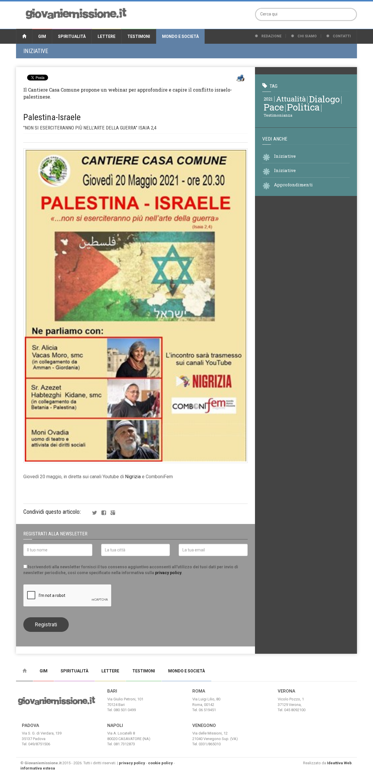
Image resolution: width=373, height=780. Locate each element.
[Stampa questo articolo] (240, 78)
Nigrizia (133, 476)
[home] (24, 36)
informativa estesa (37, 768)
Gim (42, 36)
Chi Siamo (307, 36)
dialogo (324, 99)
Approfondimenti (293, 184)
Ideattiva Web (339, 763)
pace (274, 107)
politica (303, 107)
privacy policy (168, 572)
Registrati (46, 624)
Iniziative (35, 51)
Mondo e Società (180, 36)
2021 (268, 99)
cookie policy (160, 763)
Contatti (341, 36)
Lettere (106, 36)
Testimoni (138, 36)
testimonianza (278, 115)
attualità (291, 99)
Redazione (271, 36)
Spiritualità (72, 36)
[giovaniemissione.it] (76, 13)
